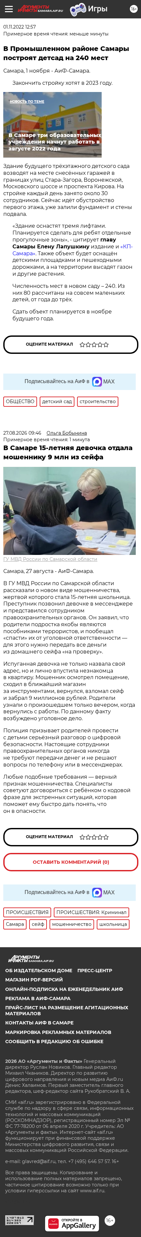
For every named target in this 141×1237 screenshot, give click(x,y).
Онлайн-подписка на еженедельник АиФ (64, 989)
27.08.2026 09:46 (22, 433)
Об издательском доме (38, 971)
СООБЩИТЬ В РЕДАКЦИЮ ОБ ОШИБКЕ (54, 1041)
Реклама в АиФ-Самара (37, 998)
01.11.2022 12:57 (19, 27)
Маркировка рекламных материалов (58, 1032)
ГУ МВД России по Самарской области (50, 559)
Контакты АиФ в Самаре (39, 1023)
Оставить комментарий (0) (71, 862)
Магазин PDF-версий (34, 980)
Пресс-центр (94, 971)
